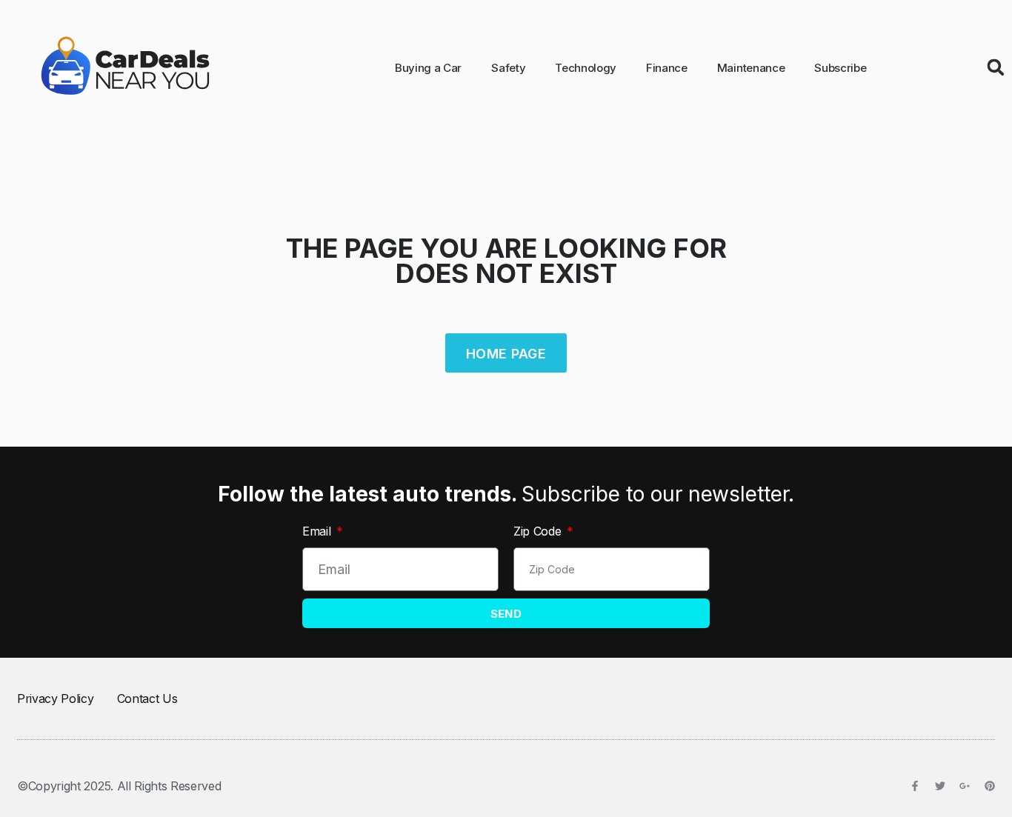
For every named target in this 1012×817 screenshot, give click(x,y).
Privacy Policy (55, 698)
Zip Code (539, 531)
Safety (508, 68)
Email (318, 531)
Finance (667, 68)
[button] (995, 67)
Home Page (506, 353)
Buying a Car (428, 68)
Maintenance (751, 68)
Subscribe (840, 68)
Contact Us (147, 698)
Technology (585, 68)
